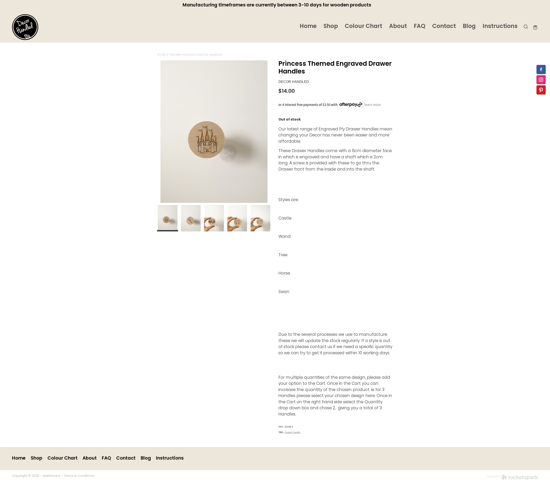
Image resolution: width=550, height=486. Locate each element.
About (398, 26)
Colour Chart (363, 26)
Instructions (500, 26)
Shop (331, 26)
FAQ (419, 26)
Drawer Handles (182, 55)
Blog (469, 26)
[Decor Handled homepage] (64, 27)
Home (308, 26)
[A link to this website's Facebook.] (541, 69)
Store (161, 55)
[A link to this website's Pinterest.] (541, 90)
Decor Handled (210, 55)
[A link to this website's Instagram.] (541, 79)
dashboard (51, 476)
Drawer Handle (292, 432)
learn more (373, 104)
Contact (444, 26)
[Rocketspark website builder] (512, 478)
